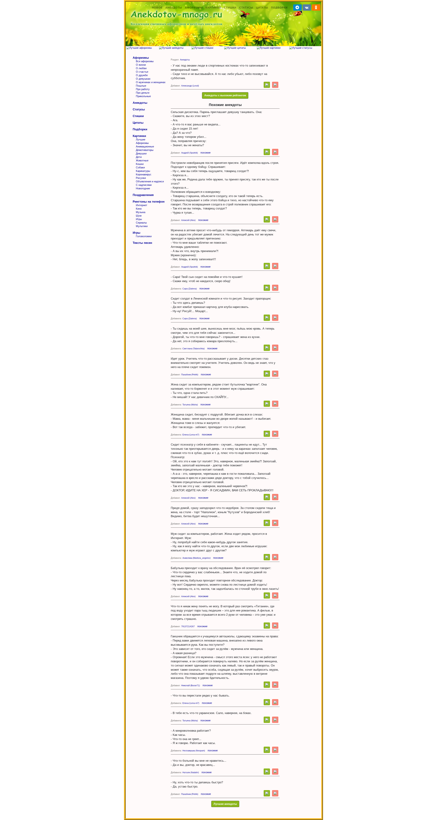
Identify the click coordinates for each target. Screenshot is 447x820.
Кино (139, 208)
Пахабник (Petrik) (189, 374)
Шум (138, 215)
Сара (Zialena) (189, 288)
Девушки (141, 153)
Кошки (140, 163)
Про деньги (142, 92)
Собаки (140, 167)
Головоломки (144, 236)
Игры (139, 219)
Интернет (141, 205)
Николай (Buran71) (190, 685)
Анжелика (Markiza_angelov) (196, 558)
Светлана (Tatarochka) (193, 348)
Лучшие (140, 139)
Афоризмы (194, 7)
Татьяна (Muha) (190, 404)
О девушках (143, 78)
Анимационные (145, 146)
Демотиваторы (144, 149)
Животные (142, 160)
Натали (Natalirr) (190, 772)
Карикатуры (143, 170)
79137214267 (188, 626)
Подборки (279, 7)
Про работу (143, 89)
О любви (141, 68)
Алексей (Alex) (188, 220)
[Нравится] (267, 85)
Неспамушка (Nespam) (193, 750)
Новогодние (143, 188)
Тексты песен (142, 243)
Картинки (213, 7)
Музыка (140, 212)
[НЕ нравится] (275, 85)
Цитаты (262, 7)
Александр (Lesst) (190, 86)
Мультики (142, 226)
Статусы (246, 7)
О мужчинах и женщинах (151, 82)
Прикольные (143, 96)
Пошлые (141, 85)
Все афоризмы (145, 61)
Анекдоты (173, 7)
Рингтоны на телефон (148, 201)
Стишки (230, 7)
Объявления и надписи (150, 181)
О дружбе (142, 75)
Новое (157, 7)
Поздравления (143, 195)
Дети (139, 156)
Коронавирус (143, 174)
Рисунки (141, 177)
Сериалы (141, 222)
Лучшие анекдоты (225, 803)
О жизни (141, 64)
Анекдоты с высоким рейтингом (225, 95)
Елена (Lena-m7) (190, 434)
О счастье (142, 71)
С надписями (144, 184)
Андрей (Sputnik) (189, 153)
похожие (205, 152)
